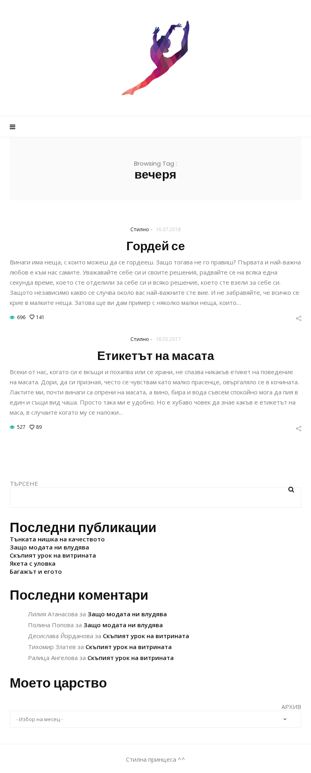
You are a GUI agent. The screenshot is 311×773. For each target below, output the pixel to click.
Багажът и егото (36, 571)
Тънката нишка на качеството (57, 539)
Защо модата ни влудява (49, 547)
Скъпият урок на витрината (53, 555)
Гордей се (155, 246)
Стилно (139, 229)
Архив (291, 707)
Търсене (24, 483)
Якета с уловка (32, 563)
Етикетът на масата (155, 355)
